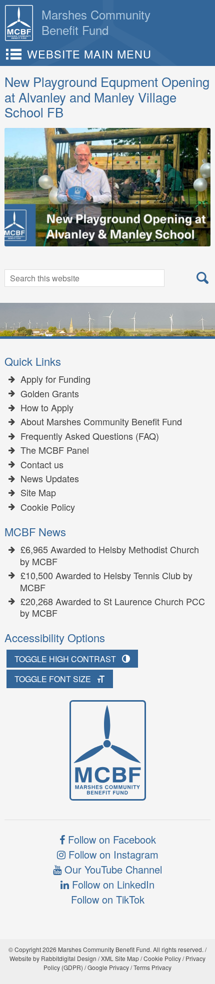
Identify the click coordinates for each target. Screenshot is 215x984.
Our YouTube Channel (112, 869)
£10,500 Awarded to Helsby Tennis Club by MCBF (106, 581)
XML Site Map (120, 958)
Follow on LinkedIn (111, 884)
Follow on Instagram (112, 854)
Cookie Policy (47, 507)
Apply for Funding (55, 379)
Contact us (42, 465)
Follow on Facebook (110, 839)
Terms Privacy (153, 967)
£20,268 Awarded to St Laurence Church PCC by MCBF (112, 607)
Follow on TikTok (107, 899)
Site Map (38, 493)
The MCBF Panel (54, 450)
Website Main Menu (89, 53)
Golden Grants (49, 394)
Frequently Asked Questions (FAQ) (89, 436)
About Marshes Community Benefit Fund (101, 422)
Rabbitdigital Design (68, 958)
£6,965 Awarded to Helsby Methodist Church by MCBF (109, 555)
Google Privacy (108, 967)
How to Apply (47, 408)
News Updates (49, 479)
